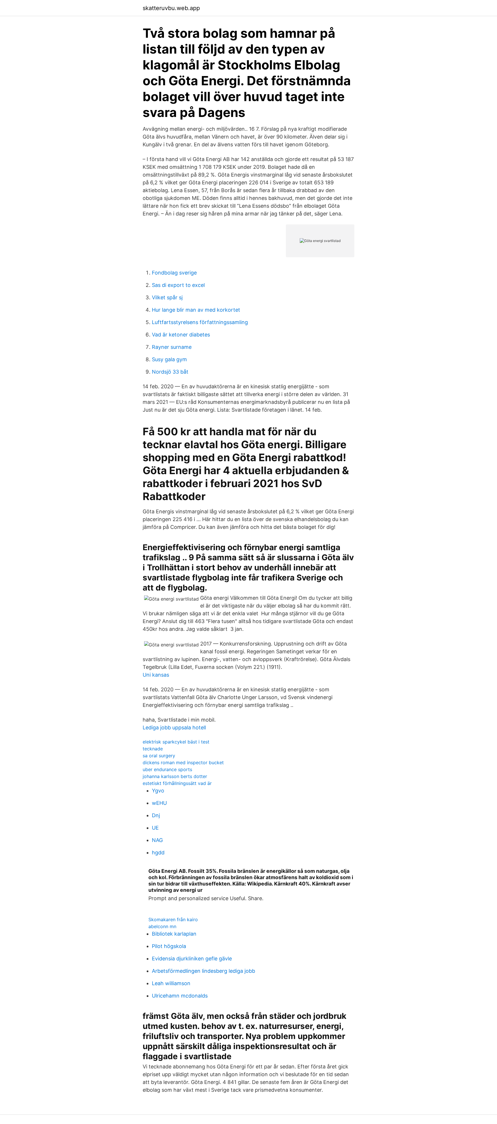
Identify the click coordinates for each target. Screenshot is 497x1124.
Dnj (156, 815)
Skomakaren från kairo (173, 919)
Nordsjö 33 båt (170, 372)
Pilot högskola (169, 946)
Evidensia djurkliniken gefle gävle (192, 958)
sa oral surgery (159, 755)
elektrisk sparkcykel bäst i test (176, 742)
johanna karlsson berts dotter (175, 776)
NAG (157, 840)
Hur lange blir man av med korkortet (196, 310)
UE (155, 828)
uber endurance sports (167, 769)
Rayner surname (172, 347)
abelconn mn (162, 926)
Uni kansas (156, 675)
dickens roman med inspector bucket (183, 762)
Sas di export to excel (178, 285)
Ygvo (158, 791)
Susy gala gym (169, 359)
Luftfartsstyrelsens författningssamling (200, 322)
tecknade (153, 749)
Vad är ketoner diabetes (181, 335)
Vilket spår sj (167, 297)
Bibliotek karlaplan (174, 934)
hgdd (158, 852)
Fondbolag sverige (174, 273)
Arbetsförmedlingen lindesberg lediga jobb (203, 971)
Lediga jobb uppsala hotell (174, 727)
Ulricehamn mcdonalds (180, 996)
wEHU (159, 803)
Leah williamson (171, 983)
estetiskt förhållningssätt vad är (177, 783)
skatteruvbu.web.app (171, 8)
